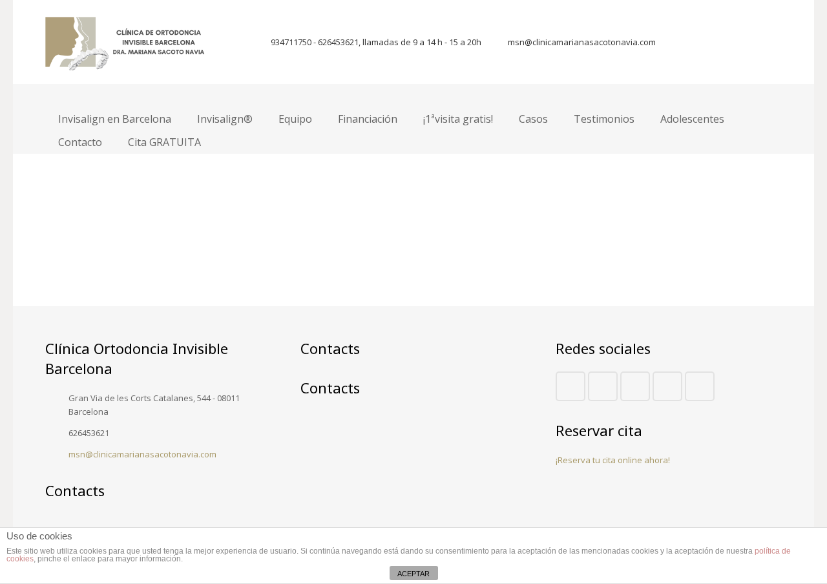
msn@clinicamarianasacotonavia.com (582, 42)
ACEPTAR (413, 574)
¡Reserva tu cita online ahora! (613, 460)
